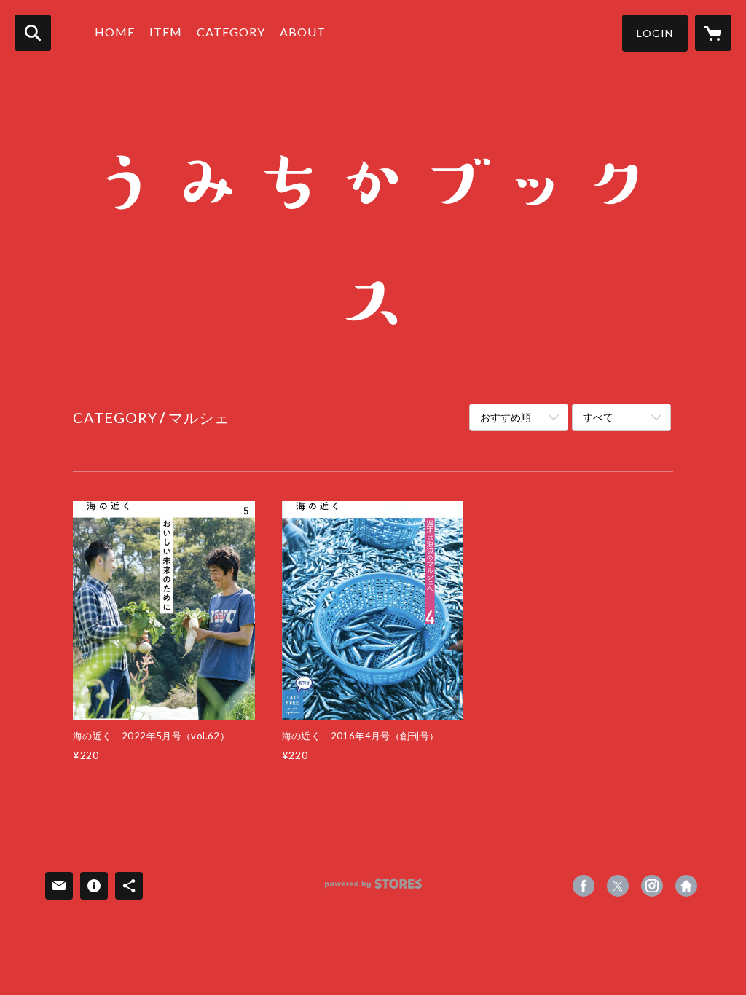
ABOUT (303, 32)
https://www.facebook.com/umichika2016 (583, 886)
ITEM (165, 32)
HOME (115, 32)
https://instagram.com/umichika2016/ (652, 886)
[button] (655, 33)
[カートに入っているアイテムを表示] (713, 33)
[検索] (33, 33)
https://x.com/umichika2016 (618, 886)
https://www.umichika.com (686, 886)
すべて (598, 417)
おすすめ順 (505, 417)
